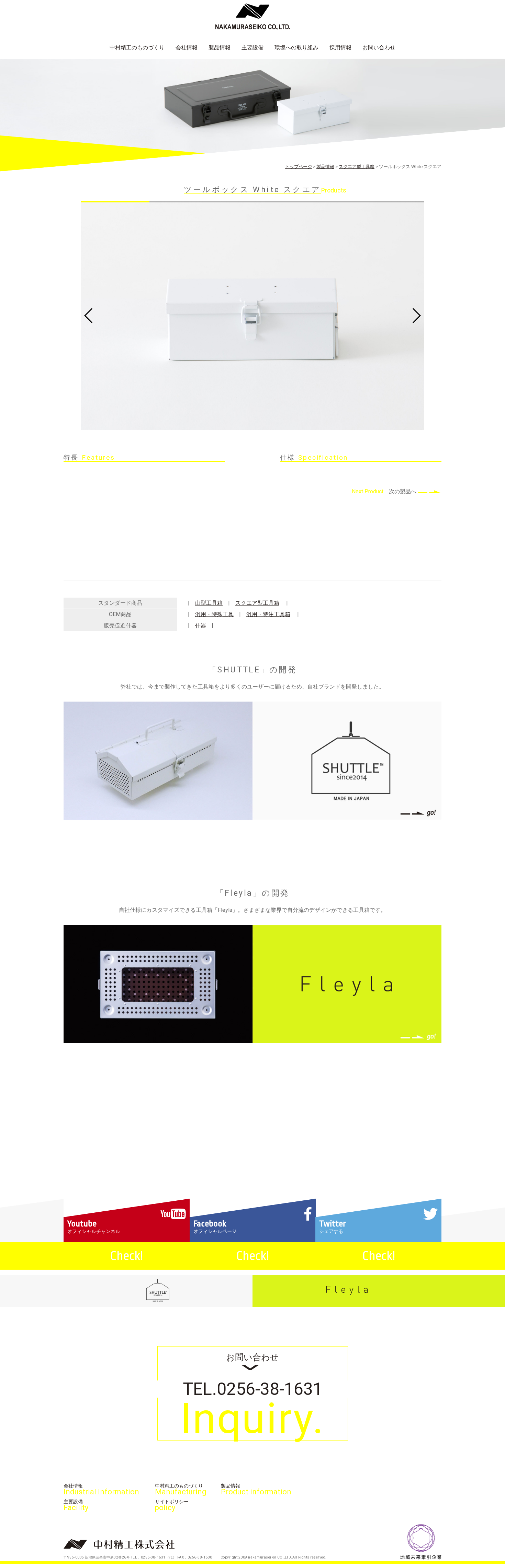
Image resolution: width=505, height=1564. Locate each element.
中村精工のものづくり (137, 47)
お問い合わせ (378, 47)
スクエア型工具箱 (356, 166)
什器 (200, 625)
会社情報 (187, 47)
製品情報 (220, 47)
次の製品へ (402, 491)
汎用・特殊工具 (214, 614)
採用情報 (340, 47)
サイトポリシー (172, 1505)
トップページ (298, 166)
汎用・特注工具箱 (268, 614)
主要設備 (252, 47)
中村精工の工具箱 (74, 59)
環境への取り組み (296, 47)
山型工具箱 (209, 603)
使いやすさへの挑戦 (134, 59)
